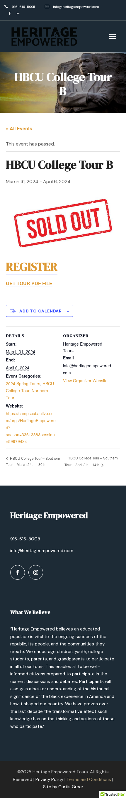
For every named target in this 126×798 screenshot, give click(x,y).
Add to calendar (40, 311)
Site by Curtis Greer (63, 787)
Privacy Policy (49, 779)
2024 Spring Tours (23, 383)
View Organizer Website (85, 380)
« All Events (19, 128)
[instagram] (18, 13)
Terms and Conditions (89, 779)
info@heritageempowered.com (76, 7)
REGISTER (31, 267)
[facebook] (10, 13)
